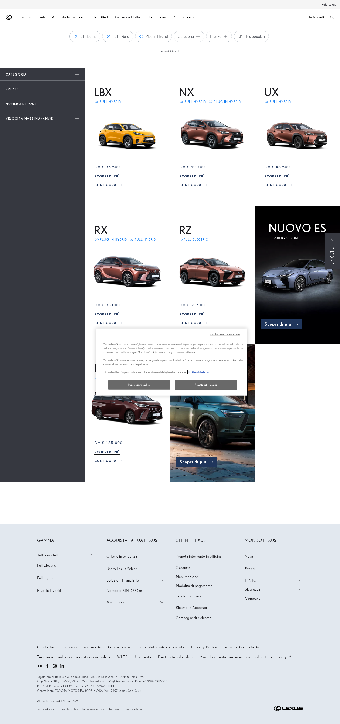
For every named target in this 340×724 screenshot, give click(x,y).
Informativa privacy (93, 708)
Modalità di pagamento (194, 586)
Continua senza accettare (225, 334)
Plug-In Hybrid (49, 590)
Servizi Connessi (189, 596)
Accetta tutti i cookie (206, 384)
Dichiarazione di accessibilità (125, 708)
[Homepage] (9, 17)
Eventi (250, 569)
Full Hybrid (46, 578)
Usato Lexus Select (121, 569)
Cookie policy (70, 708)
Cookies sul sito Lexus (198, 372)
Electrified (100, 17)
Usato (41, 17)
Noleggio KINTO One (124, 590)
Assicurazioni (117, 602)
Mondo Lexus (183, 17)
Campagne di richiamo (194, 618)
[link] (107, 176)
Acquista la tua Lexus (69, 17)
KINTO (251, 580)
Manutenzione (187, 577)
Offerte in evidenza (121, 556)
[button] (42, 74)
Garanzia (183, 567)
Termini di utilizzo (47, 708)
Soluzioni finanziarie (123, 580)
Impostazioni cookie (139, 384)
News (249, 556)
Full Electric (46, 565)
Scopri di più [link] (278, 324)
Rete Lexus (329, 4)
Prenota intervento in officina (199, 556)
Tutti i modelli (48, 555)
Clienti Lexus (156, 17)
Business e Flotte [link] (127, 17)
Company (253, 598)
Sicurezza (253, 589)
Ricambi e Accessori (192, 607)
